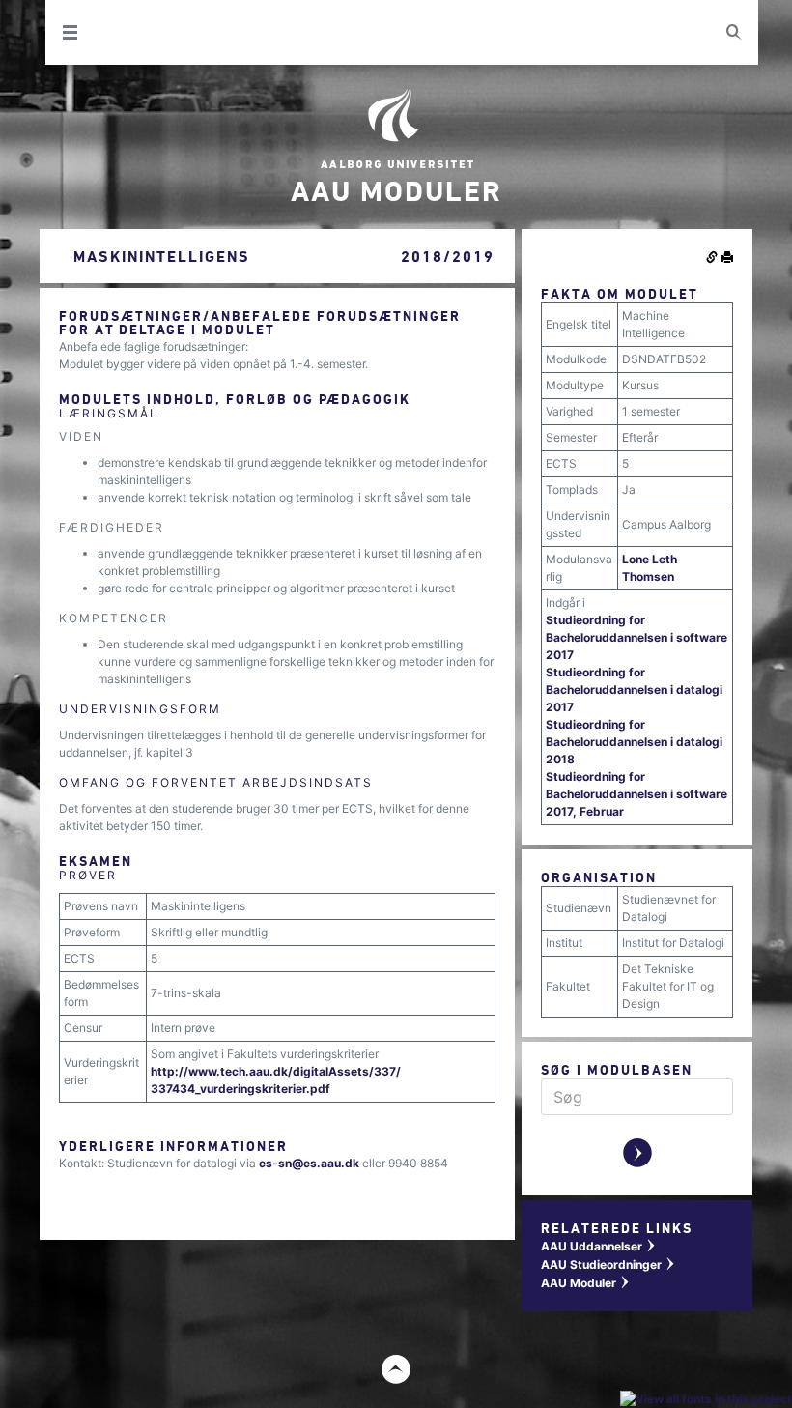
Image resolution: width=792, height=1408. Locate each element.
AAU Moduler (586, 1283)
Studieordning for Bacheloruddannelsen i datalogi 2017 (634, 689)
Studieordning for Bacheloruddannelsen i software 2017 (636, 637)
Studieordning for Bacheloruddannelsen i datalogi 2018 (634, 741)
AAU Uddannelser (599, 1246)
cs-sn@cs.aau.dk (309, 1163)
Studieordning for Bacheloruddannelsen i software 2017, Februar (636, 794)
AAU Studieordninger (608, 1264)
